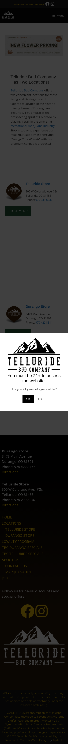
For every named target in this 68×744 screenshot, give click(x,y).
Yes (28, 399)
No (40, 399)
